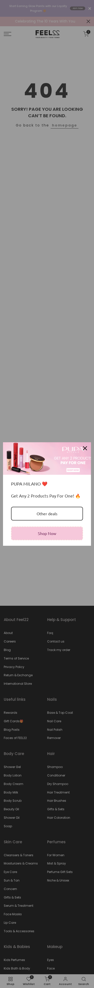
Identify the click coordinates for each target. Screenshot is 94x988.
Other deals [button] (47, 513)
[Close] (85, 448)
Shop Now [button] (47, 533)
